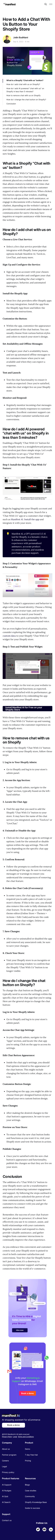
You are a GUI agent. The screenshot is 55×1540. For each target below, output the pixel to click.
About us (6, 1449)
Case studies (30, 1490)
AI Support (6, 1485)
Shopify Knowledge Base (36, 1502)
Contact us (6, 1520)
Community (30, 1496)
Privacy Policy (7, 1437)
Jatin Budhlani (20, 37)
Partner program (9, 1455)
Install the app (31, 519)
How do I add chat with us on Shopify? (23, 84)
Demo (27, 1449)
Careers (5, 1460)
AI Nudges (6, 1490)
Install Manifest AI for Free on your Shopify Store (23, 708)
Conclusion (11, 103)
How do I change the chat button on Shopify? (26, 99)
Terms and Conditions (26, 1437)
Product (29, 1442)
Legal (15, 1437)
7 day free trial (31, 1455)
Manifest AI (17, 519)
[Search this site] (46, 4)
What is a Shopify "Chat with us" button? (24, 80)
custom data (9, 635)
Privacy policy (8, 1472)
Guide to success (32, 1508)
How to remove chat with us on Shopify (23, 95)
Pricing (28, 1460)
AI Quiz (5, 1496)
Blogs (27, 1485)
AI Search (6, 1502)
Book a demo (27, 1393)
